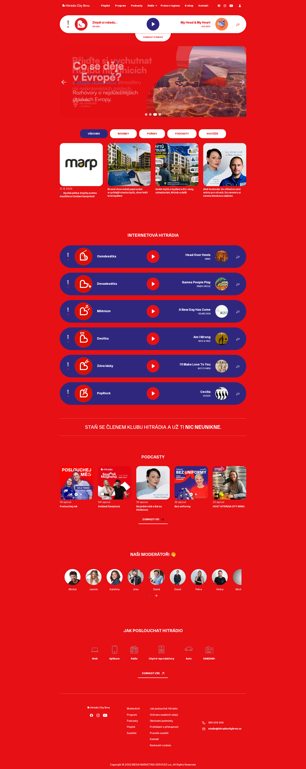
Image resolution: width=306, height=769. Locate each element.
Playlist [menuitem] (105, 5)
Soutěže (212, 133)
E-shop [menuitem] (189, 5)
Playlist (131, 727)
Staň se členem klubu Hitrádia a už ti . (153, 427)
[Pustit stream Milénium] (153, 311)
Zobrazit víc (151, 519)
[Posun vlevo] (150, 595)
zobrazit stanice (153, 37)
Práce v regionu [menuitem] (170, 5)
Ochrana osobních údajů (164, 714)
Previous (63, 82)
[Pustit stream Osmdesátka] (153, 256)
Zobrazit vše (151, 673)
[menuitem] (219, 5)
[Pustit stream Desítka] (153, 338)
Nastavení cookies (160, 745)
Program (132, 714)
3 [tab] (154, 114)
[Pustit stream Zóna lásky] (153, 366)
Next (242, 82)
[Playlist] (238, 24)
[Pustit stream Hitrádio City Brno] (153, 24)
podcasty (182, 133)
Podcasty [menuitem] (136, 5)
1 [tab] (146, 114)
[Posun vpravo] (156, 595)
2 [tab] (150, 114)
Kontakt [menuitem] (203, 5)
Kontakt (154, 739)
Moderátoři (133, 708)
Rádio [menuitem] (151, 5)
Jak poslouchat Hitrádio (164, 708)
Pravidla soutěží (159, 733)
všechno (94, 133)
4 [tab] (160, 114)
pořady (152, 133)
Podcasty (132, 721)
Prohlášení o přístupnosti (164, 727)
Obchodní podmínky (161, 721)
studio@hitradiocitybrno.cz (224, 728)
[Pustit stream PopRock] (153, 393)
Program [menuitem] (120, 5)
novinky (123, 133)
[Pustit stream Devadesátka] (153, 284)
